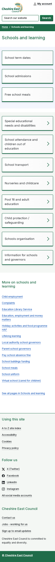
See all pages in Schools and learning (23, 393)
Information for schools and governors (21, 257)
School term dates (18, 57)
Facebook (13, 475)
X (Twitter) (13, 469)
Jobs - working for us (15, 524)
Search (46, 18)
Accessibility (9, 434)
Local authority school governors (21, 342)
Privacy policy (10, 448)
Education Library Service (17, 309)
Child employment (12, 296)
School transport (16, 164)
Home (5, 27)
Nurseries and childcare (22, 183)
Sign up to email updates (16, 531)
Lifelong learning (11, 336)
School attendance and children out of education (21, 144)
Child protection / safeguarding (17, 220)
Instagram (13, 488)
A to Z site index (11, 428)
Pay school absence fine (16, 355)
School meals (10, 367)
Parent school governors (16, 348)
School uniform (10, 374)
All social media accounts (17, 495)
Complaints (8, 303)
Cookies (7, 441)
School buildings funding (16, 361)
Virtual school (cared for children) (21, 380)
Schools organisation (19, 238)
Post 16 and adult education (17, 202)
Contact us (8, 517)
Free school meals (17, 94)
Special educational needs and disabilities (20, 123)
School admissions (18, 76)
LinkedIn (12, 482)
